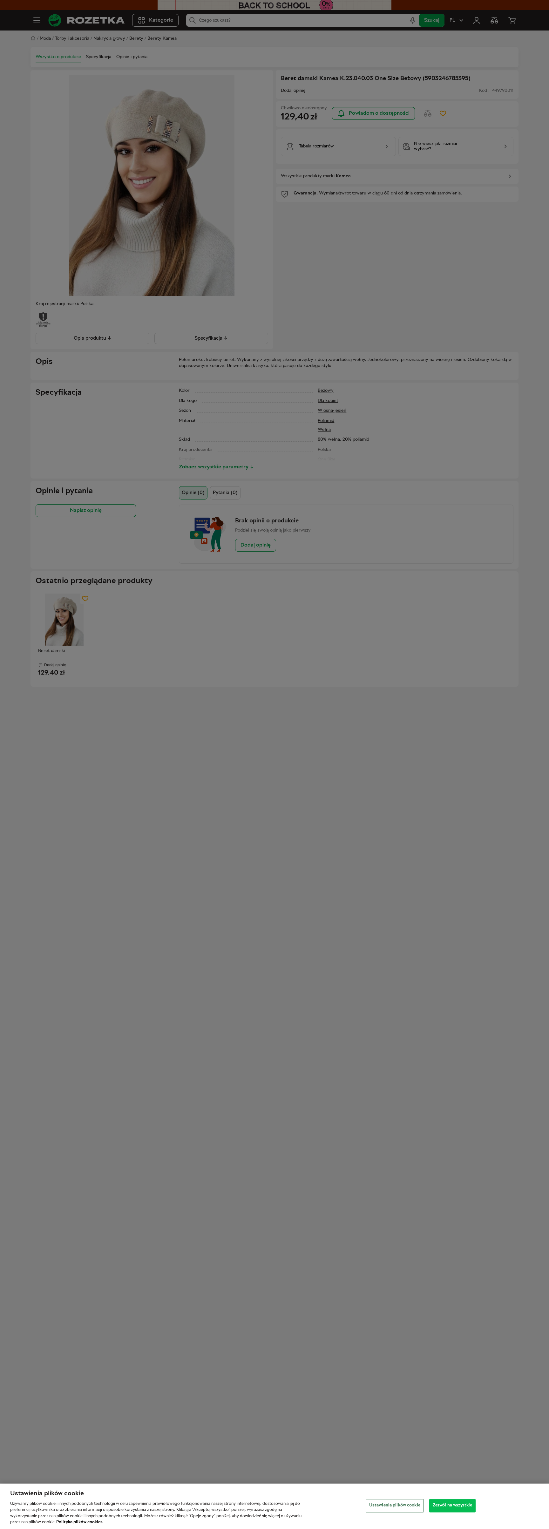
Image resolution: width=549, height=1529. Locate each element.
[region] (274, 1506)
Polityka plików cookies (79, 1522)
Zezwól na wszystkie (452, 1505)
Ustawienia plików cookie (394, 1505)
